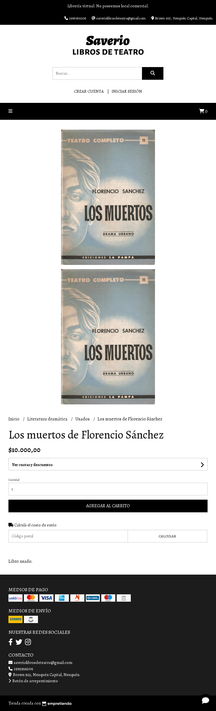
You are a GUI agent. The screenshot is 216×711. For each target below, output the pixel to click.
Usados (83, 419)
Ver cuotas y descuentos (32, 465)
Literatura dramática (47, 419)
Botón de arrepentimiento (35, 681)
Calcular (167, 536)
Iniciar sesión (127, 91)
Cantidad (13, 480)
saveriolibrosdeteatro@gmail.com (42, 662)
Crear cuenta (89, 91)
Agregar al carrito (108, 506)
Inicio (14, 419)
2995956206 (23, 669)
